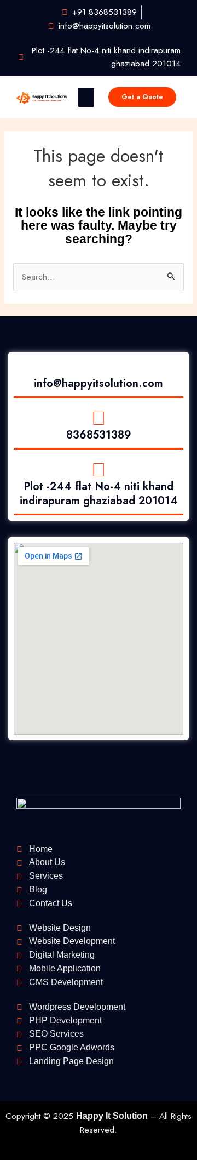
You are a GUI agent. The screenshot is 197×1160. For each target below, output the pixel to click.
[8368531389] (98, 418)
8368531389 (98, 435)
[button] (86, 97)
